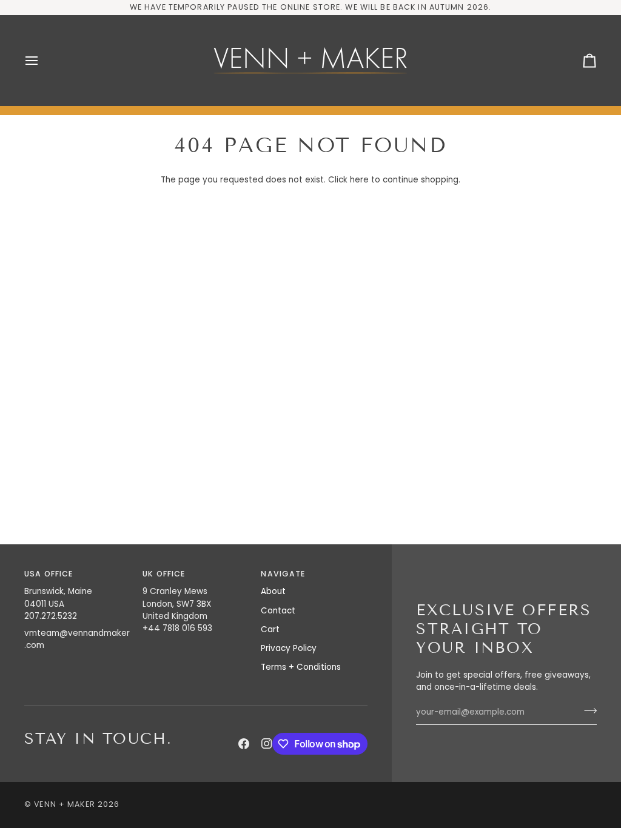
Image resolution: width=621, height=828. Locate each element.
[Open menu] (42, 60)
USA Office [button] (48, 574)
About (273, 591)
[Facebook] (243, 743)
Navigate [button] (283, 574)
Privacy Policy (289, 648)
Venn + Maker (64, 804)
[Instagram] (266, 743)
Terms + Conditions (301, 667)
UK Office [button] (164, 574)
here (359, 179)
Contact (278, 610)
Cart (270, 629)
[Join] (587, 711)
